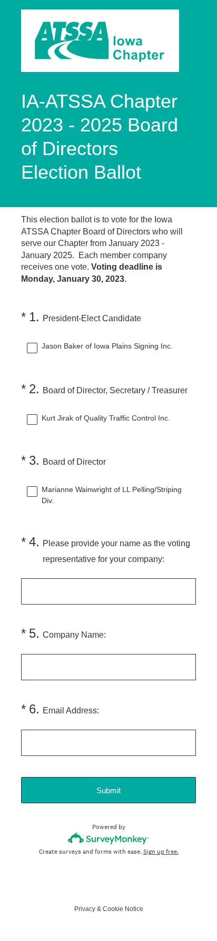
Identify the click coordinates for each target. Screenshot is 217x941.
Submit (108, 790)
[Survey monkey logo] (108, 838)
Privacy (84, 909)
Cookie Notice (123, 909)
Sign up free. (161, 851)
